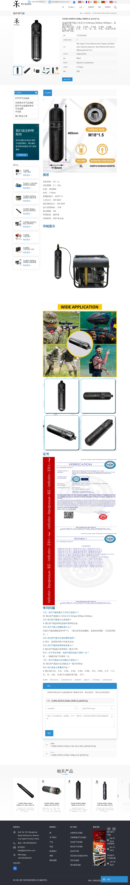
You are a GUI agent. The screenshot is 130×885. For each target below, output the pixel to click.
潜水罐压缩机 (75, 865)
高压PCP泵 (74, 851)
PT (106, 2)
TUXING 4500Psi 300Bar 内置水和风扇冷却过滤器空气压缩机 (29, 197)
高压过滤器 (74, 860)
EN (83, 2)
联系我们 (108, 7)
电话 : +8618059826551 (27, 843)
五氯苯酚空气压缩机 (78, 837)
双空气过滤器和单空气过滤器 (24, 107)
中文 (115, 2)
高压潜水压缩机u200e (79, 856)
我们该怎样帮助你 (25, 132)
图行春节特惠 (110, 833)
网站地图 (53, 860)
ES (98, 2)
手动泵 (18, 111)
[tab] (47, 93)
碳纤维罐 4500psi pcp (66, 679)
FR (91, 2)
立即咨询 (68, 79)
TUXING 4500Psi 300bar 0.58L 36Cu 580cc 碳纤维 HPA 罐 (105, 804)
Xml (90, 880)
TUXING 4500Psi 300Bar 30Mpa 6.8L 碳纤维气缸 (51, 804)
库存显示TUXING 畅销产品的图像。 (111, 857)
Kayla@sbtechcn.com (60, 2)
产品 (81, 7)
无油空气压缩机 (76, 842)
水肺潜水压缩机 (76, 833)
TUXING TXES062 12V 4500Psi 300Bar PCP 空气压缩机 (29, 248)
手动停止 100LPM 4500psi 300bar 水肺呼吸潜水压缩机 (30, 184)
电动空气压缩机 (76, 847)
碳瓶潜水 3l (86, 679)
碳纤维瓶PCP (78, 679)
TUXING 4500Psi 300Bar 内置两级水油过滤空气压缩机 (29, 261)
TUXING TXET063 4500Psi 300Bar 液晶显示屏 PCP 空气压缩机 (29, 171)
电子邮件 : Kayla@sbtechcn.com (26, 849)
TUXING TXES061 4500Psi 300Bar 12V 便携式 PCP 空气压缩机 (29, 235)
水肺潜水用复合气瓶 (107, 679)
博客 (51, 856)
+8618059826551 (38, 2)
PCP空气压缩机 (22, 98)
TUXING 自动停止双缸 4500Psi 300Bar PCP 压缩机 (30, 222)
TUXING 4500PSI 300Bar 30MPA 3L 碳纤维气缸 (69, 701)
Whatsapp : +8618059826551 (25, 856)
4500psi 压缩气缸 (54, 679)
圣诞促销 (110, 844)
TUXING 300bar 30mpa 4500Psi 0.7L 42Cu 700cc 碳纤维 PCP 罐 (29, 209)
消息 (99, 7)
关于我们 (71, 7)
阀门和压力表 (21, 116)
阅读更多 (26, 175)
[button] (118, 796)
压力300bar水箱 (96, 679)
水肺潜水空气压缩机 (24, 103)
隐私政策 (97, 880)
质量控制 (91, 7)
